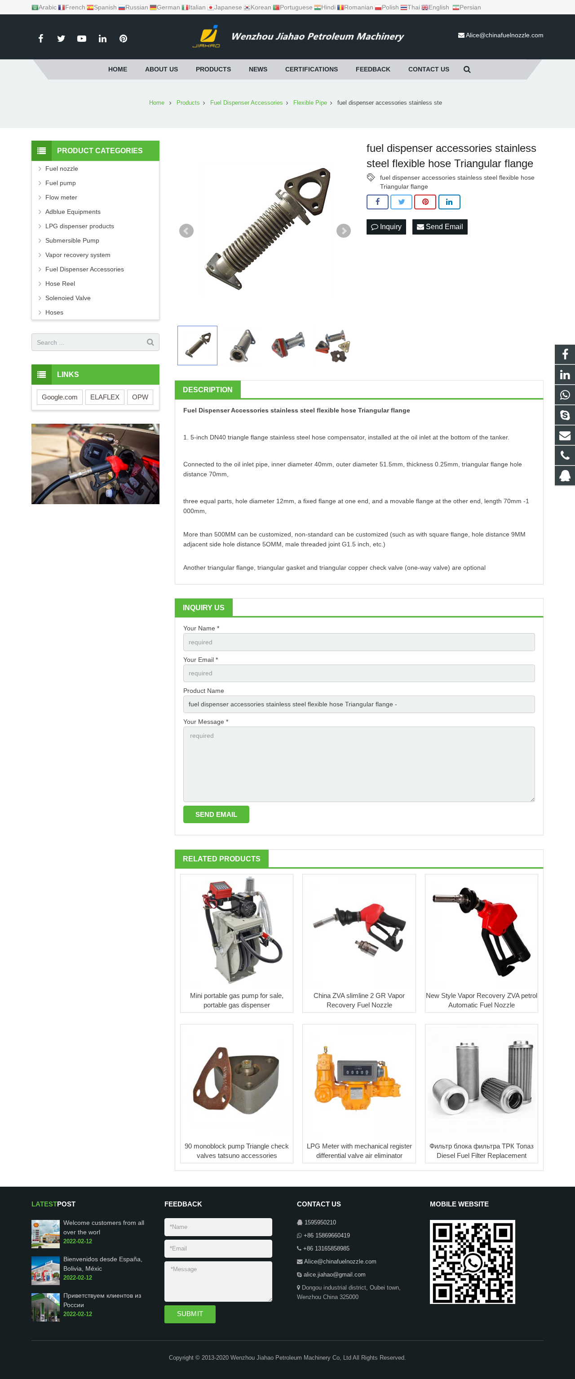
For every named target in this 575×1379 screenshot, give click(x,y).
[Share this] (378, 202)
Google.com (60, 397)
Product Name (203, 690)
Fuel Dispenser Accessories (226, 410)
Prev (186, 231)
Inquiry (390, 227)
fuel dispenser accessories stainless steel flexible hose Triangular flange (457, 178)
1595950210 (320, 1222)
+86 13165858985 (326, 1249)
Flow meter (61, 197)
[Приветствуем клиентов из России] (45, 1320)
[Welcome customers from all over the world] (45, 1246)
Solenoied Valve (68, 298)
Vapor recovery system (78, 254)
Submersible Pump (72, 240)
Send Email (443, 227)
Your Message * (205, 721)
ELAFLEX (104, 397)
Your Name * (201, 628)
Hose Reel (60, 283)
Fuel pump (60, 182)
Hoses (54, 312)
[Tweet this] (401, 202)
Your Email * (200, 659)
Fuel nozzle (61, 168)
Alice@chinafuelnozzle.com (505, 35)
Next (343, 231)
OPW (140, 397)
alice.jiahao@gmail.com (335, 1275)
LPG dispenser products (79, 226)
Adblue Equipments (73, 211)
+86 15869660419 (327, 1236)
